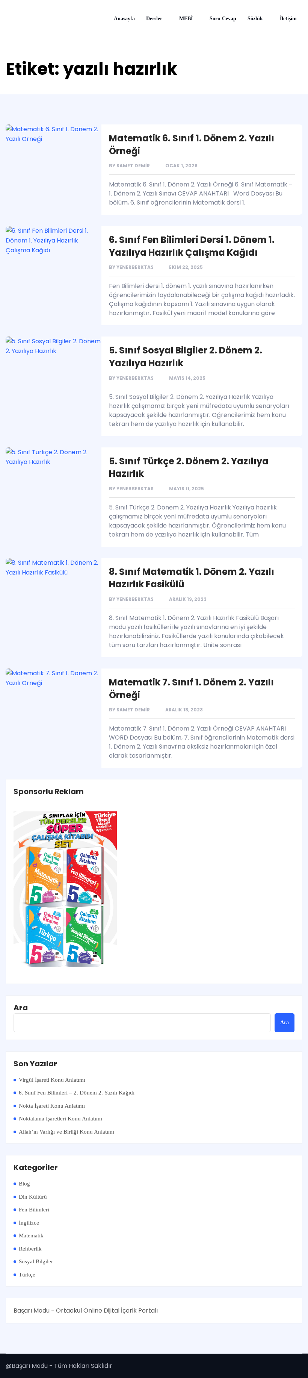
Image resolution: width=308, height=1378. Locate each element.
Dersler (154, 18)
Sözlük (255, 18)
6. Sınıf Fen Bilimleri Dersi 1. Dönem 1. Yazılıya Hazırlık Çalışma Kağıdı (192, 246)
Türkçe (27, 1275)
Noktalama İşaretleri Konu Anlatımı (60, 1119)
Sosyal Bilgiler (36, 1261)
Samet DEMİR (133, 165)
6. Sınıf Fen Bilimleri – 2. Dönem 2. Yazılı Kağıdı (76, 1093)
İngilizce (29, 1223)
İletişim (288, 18)
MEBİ (186, 18)
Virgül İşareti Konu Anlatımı (52, 1080)
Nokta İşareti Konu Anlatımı (52, 1106)
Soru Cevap (223, 18)
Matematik (31, 1235)
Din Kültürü (33, 1197)
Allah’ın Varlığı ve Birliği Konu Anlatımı (66, 1132)
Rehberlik (30, 1249)
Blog (24, 1184)
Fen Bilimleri (34, 1210)
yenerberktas (135, 267)
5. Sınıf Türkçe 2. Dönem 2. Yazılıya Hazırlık (189, 467)
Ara (21, 1007)
